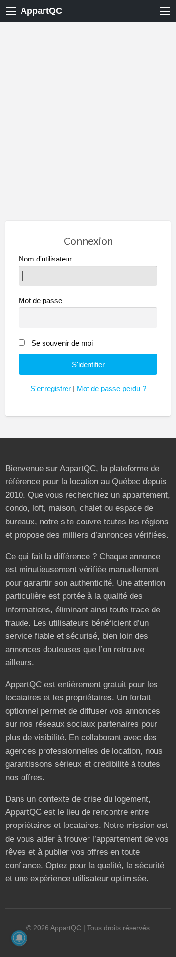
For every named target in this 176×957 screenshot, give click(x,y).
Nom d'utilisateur (45, 259)
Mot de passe (40, 300)
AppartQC (41, 11)
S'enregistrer (50, 388)
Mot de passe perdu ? (111, 388)
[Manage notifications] (19, 938)
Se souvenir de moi (62, 343)
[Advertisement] (88, 115)
